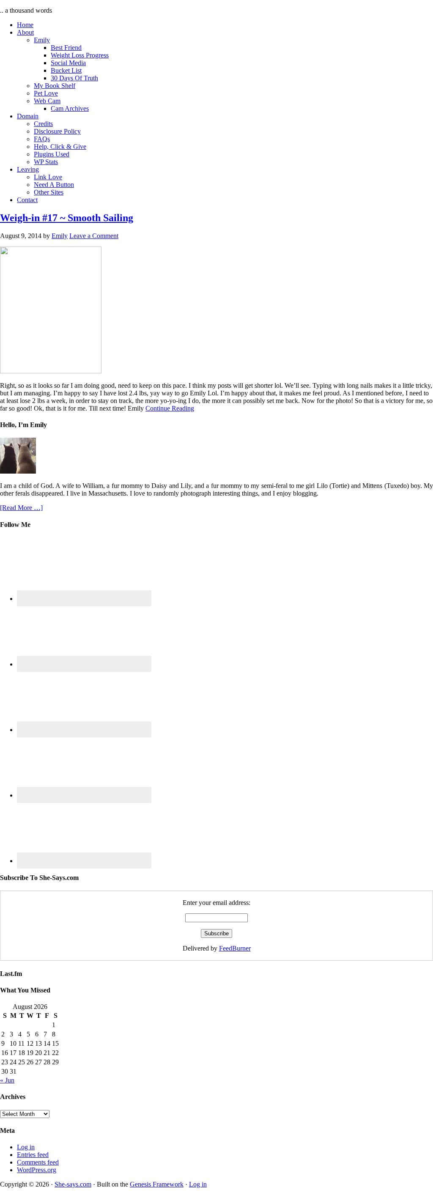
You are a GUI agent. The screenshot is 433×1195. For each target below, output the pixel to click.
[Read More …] (21, 507)
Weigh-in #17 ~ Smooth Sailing (66, 217)
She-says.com (73, 1184)
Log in (26, 1147)
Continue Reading (169, 408)
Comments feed (38, 1162)
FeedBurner (235, 948)
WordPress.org (36, 1169)
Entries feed (33, 1154)
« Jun (7, 1080)
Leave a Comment (93, 235)
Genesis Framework (157, 1184)
